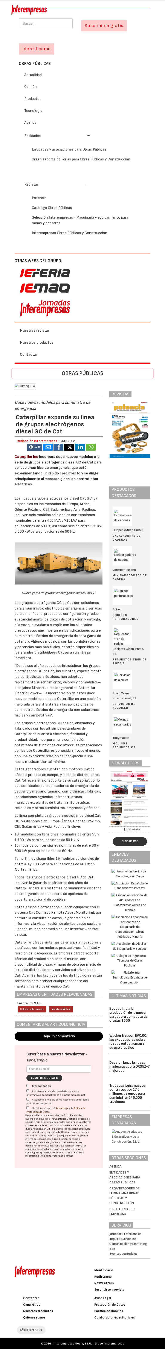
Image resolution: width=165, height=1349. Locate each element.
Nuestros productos (36, 342)
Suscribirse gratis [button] (104, 26)
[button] (57, 136)
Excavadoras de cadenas (127, 537)
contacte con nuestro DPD (68, 1145)
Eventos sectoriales (123, 1254)
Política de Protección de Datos (56, 1155)
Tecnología (33, 110)
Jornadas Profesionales (125, 1234)
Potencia (39, 198)
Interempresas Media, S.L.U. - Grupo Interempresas (89, 1343)
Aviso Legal (62, 1108)
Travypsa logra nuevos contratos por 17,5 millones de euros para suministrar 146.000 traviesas (127, 1094)
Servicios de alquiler (124, 706)
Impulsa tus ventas (122, 1239)
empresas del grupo (52, 1135)
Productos (32, 98)
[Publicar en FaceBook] (58, 447)
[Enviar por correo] (48, 447)
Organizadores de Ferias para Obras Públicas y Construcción (81, 159)
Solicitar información (32, 1009)
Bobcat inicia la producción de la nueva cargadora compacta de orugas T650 (128, 1014)
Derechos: (39, 1139)
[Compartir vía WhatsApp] (91, 447)
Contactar (28, 354)
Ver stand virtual (61, 1009)
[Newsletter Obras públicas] (129, 798)
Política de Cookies (108, 1311)
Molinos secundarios (124, 745)
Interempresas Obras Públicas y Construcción (69, 233)
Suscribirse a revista (109, 1290)
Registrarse (103, 1277)
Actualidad (33, 75)
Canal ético (31, 1305)
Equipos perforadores (125, 617)
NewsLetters (104, 1283)
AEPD (75, 1152)
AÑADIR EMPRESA (31, 1330)
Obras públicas (35, 63)
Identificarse (104, 1270)
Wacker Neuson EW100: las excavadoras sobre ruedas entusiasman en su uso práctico (128, 1041)
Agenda (30, 122)
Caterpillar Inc (26, 456)
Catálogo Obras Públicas (52, 208)
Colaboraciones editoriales (114, 1317)
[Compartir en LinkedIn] (80, 447)
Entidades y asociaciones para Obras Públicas (69, 149)
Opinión (30, 86)
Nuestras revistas (35, 330)
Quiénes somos (34, 1317)
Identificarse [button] (36, 49)
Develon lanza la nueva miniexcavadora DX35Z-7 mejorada (129, 1067)
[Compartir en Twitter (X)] (69, 447)
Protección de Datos (109, 1305)
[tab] (82, 135)
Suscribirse (130, 841)
